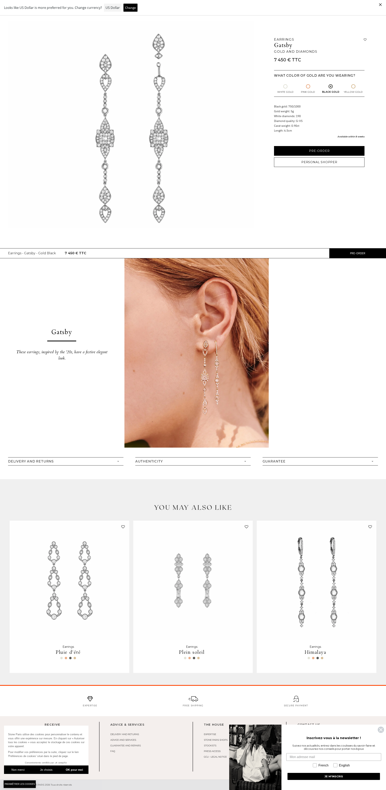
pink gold (308, 91)
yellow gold (353, 91)
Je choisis (46, 769)
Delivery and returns (124, 734)
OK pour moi (74, 769)
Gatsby (283, 45)
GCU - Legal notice (215, 756)
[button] (122, 528)
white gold (285, 91)
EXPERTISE (210, 734)
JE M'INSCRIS (333, 776)
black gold (330, 91)
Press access (212, 751)
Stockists (210, 745)
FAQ (112, 751)
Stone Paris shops (216, 740)
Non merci (18, 769)
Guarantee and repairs (125, 745)
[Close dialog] (380, 729)
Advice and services (123, 740)
